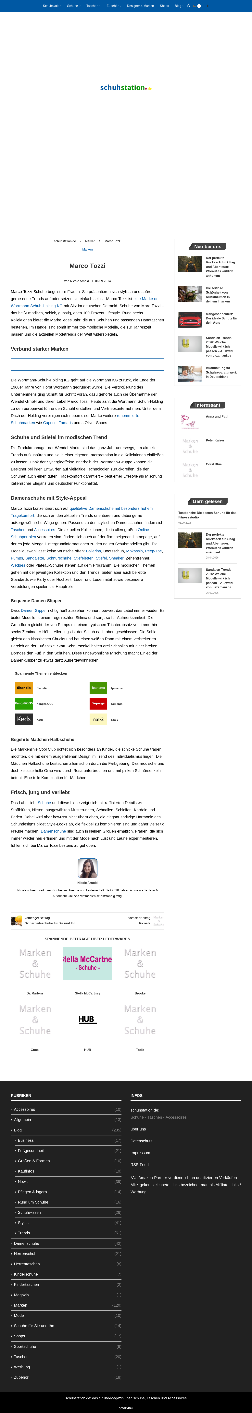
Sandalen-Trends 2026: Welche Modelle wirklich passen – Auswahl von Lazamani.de (219, 346)
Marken (90, 241)
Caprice (50, 423)
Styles (69, 1223)
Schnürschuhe (58, 558)
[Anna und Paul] (190, 422)
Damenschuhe (53, 831)
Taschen (92, 6)
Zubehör (113, 6)
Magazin (67, 1295)
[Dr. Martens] (35, 963)
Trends (69, 1233)
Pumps (17, 558)
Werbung (67, 1367)
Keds (40, 719)
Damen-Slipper (34, 610)
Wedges (18, 565)
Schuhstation (52, 6)
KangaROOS (45, 703)
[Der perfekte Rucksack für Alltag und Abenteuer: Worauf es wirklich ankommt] (190, 264)
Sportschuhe (67, 1346)
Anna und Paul (217, 416)
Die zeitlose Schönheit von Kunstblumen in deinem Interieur (218, 294)
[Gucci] (35, 1020)
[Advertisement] (126, 43)
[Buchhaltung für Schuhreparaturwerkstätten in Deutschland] (190, 374)
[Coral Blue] (190, 470)
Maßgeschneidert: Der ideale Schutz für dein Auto (221, 318)
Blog (178, 6)
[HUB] (87, 1020)
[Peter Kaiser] (190, 446)
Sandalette (34, 558)
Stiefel (101, 558)
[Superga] (98, 704)
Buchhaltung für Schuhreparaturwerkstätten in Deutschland (221, 372)
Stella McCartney (87, 993)
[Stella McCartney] (87, 963)
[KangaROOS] (24, 704)
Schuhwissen (69, 1212)
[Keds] (24, 719)
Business (69, 1140)
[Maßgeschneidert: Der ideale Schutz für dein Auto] (190, 320)
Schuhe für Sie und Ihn (67, 1326)
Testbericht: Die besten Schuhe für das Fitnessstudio (207, 515)
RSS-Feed (140, 1164)
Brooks (140, 993)
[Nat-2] (98, 719)
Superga (116, 703)
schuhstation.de (65, 241)
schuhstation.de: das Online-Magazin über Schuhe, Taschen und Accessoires (126, 1398)
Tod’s (140, 1050)
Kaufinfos (69, 1171)
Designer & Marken (140, 6)
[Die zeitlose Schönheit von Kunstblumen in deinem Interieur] (190, 294)
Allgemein (67, 1119)
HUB (87, 1050)
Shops (164, 6)
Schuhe (72, 6)
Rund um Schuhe (69, 1202)
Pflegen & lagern (69, 1192)
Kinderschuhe (67, 1274)
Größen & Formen (69, 1161)
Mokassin (134, 551)
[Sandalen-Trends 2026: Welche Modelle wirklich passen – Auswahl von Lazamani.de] (190, 344)
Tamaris (66, 423)
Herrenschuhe (67, 1254)
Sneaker (116, 558)
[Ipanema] (98, 688)
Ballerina (93, 551)
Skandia (42, 688)
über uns (138, 1129)
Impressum (140, 1153)
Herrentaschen (67, 1264)
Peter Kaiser (215, 440)
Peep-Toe (153, 551)
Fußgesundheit (69, 1150)
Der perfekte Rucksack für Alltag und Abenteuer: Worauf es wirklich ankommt (220, 266)
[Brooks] (140, 963)
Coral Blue (214, 464)
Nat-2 (114, 719)
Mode (67, 1315)
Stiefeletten (84, 558)
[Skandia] (24, 688)
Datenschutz (141, 1141)
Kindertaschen (67, 1284)
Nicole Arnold (79, 281)
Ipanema (117, 688)
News (69, 1181)
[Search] (189, 6)
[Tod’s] (140, 1020)
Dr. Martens (35, 993)
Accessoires (44, 530)
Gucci (35, 1050)
